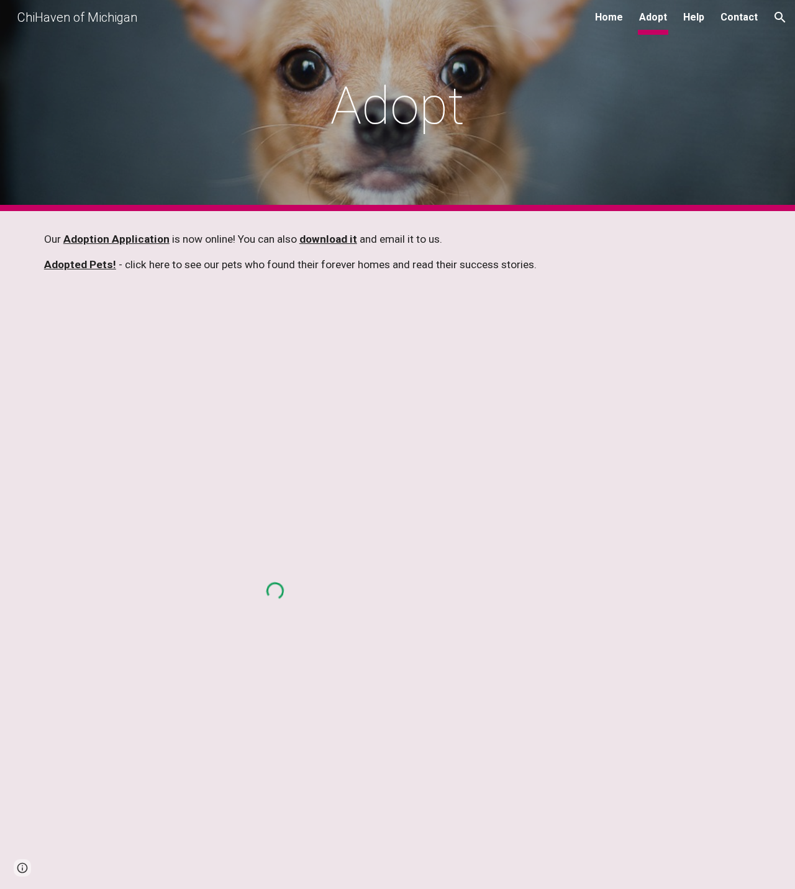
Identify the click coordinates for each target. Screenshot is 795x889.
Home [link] (609, 17)
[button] (780, 17)
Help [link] (693, 17)
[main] (397, 105)
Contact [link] (739, 17)
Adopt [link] (653, 17)
